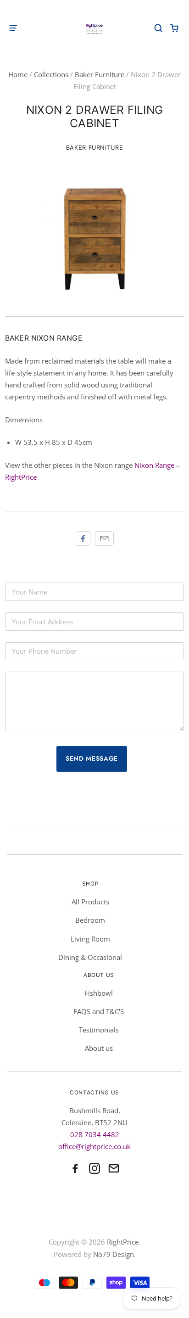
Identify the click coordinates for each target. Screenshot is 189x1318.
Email (104, 538)
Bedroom (90, 920)
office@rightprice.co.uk (94, 1146)
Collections (51, 74)
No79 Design (113, 1254)
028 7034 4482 (94, 1134)
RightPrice (123, 1241)
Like (83, 538)
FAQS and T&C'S (98, 1011)
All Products (90, 901)
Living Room (90, 938)
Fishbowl (98, 993)
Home (18, 74)
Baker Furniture (99, 74)
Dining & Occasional (90, 957)
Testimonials (99, 1029)
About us (99, 1048)
